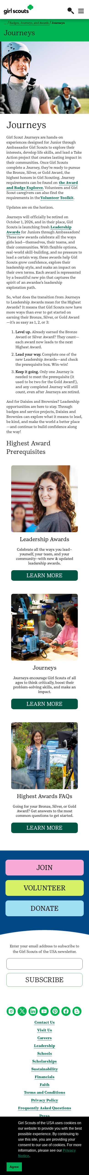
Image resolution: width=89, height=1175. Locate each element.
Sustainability (44, 1069)
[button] (70, 10)
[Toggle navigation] (81, 11)
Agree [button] (14, 1167)
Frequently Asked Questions (44, 1108)
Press (44, 1116)
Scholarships (44, 1061)
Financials (45, 1077)
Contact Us (44, 1022)
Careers (44, 1038)
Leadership (44, 1046)
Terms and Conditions (44, 1092)
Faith (45, 1084)
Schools (44, 1053)
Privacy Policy (44, 1100)
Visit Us (44, 1030)
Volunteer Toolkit (56, 198)
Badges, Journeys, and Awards (30, 23)
